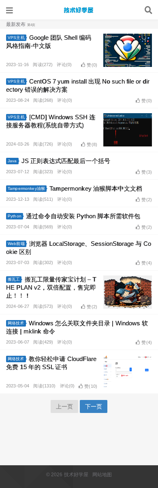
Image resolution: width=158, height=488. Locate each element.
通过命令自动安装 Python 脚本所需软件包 (83, 216)
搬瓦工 (14, 279)
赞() (92, 64)
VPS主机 (16, 37)
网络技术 (16, 323)
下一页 (93, 406)
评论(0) (64, 64)
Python (14, 216)
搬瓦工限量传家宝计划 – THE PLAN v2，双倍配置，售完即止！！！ (51, 287)
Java (12, 161)
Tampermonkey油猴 (26, 188)
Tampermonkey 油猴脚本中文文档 (95, 188)
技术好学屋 (79, 10)
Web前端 (16, 243)
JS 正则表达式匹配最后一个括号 (65, 160)
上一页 (64, 406)
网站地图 (102, 474)
